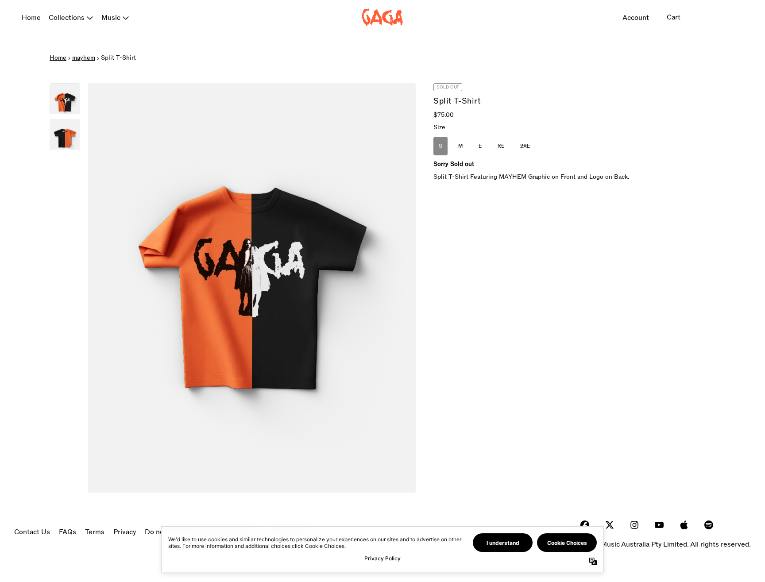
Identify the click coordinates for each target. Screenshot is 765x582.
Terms (94, 532)
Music (110, 18)
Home (31, 18)
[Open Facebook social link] (584, 524)
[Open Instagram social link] (634, 524)
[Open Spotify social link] (708, 524)
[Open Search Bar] (705, 18)
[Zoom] (252, 288)
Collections (67, 18)
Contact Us (32, 532)
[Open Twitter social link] (609, 524)
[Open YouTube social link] (659, 524)
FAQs (67, 532)
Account (635, 18)
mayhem (83, 58)
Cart (673, 17)
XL (501, 146)
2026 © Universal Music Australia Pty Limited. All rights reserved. (647, 544)
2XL (525, 146)
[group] (65, 98)
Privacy (124, 532)
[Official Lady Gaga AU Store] (382, 17)
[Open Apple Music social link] (684, 524)
